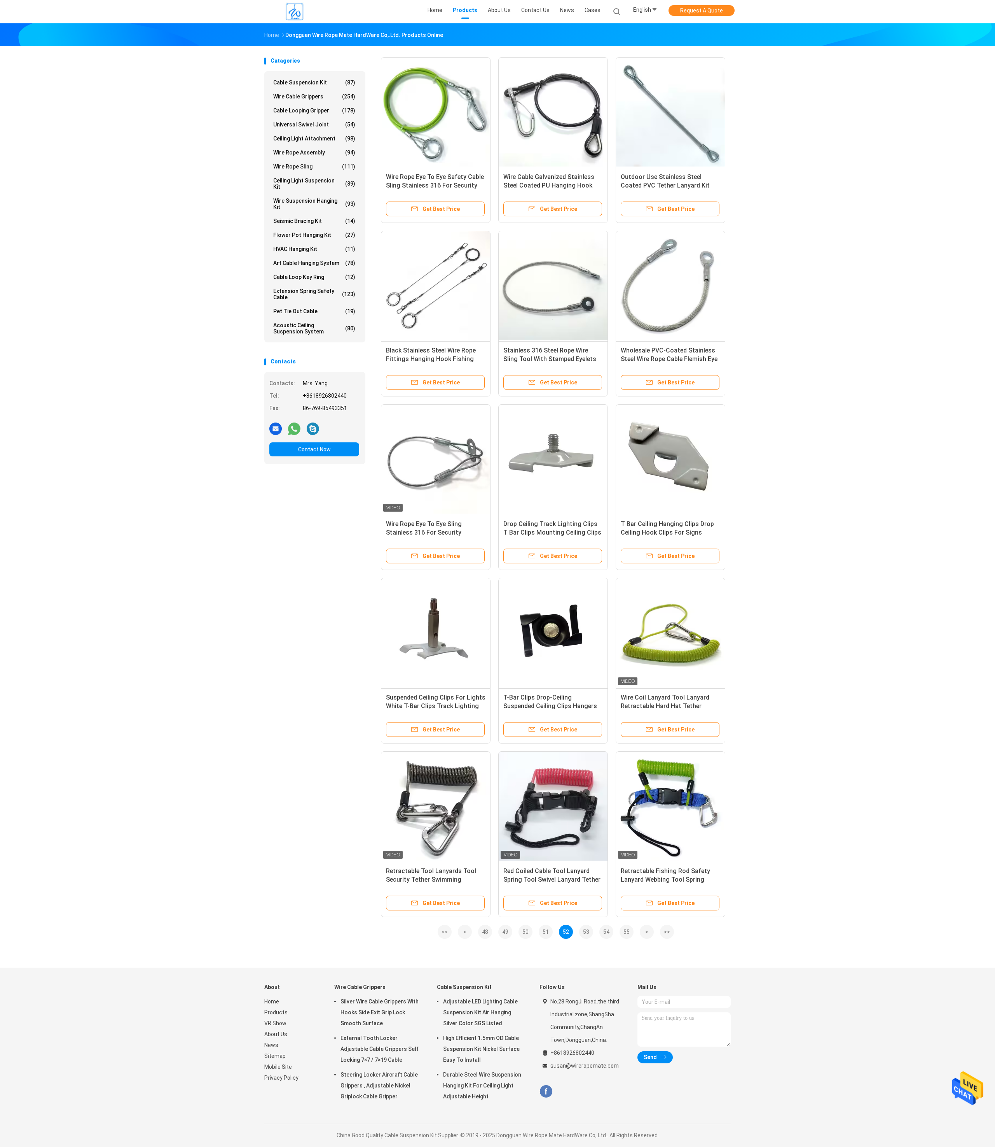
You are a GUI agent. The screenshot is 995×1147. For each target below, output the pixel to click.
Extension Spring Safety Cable (314, 294)
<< (445, 932)
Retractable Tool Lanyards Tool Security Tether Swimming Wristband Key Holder (431, 879)
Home (271, 1001)
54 (606, 932)
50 (525, 932)
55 (626, 932)
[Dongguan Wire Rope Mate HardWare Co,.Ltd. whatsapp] (294, 428)
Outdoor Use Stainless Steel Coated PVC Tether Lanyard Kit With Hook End (665, 185)
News (271, 1045)
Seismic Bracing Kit (314, 221)
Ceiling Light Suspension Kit (314, 183)
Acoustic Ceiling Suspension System (314, 328)
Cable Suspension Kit (314, 82)
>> (667, 932)
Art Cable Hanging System (314, 263)
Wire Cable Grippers (314, 96)
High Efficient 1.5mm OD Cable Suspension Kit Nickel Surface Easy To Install (481, 1049)
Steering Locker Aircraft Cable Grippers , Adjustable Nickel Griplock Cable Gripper (379, 1086)
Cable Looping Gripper (314, 110)
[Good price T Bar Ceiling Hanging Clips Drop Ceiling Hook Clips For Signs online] (670, 459)
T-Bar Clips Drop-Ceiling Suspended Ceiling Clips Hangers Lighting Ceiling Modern (550, 706)
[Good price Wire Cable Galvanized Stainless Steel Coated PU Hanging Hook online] (553, 112)
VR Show (275, 1023)
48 (485, 932)
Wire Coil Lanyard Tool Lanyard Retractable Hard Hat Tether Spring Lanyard (665, 706)
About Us (275, 1034)
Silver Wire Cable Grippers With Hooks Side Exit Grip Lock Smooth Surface (379, 1012)
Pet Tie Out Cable (314, 311)
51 (546, 932)
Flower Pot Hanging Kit (314, 235)
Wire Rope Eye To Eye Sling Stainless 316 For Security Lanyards (424, 532)
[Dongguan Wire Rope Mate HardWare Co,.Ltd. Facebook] (545, 1091)
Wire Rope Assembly (314, 152)
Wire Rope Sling (314, 166)
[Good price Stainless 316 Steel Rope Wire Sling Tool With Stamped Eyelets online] (553, 285)
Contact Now (314, 449)
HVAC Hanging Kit (314, 249)
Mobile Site (278, 1067)
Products (276, 1012)
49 (505, 932)
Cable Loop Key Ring (314, 277)
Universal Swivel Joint (314, 124)
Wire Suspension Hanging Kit (314, 204)
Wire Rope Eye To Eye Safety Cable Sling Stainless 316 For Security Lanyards (435, 185)
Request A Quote (701, 10)
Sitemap (275, 1056)
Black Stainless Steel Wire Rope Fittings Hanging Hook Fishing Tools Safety (431, 359)
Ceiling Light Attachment (314, 138)
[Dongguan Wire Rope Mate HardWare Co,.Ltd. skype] (313, 428)
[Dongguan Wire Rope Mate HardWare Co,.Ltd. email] (275, 428)
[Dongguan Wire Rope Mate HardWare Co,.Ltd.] (294, 11)
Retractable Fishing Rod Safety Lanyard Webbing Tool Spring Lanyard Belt (665, 879)
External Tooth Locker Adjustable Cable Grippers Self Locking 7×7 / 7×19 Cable (379, 1049)
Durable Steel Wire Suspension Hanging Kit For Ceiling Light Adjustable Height (482, 1086)
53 (586, 932)
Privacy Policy (281, 1078)
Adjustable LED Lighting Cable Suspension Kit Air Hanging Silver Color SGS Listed (480, 1012)
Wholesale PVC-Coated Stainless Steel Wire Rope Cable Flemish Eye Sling (669, 359)
